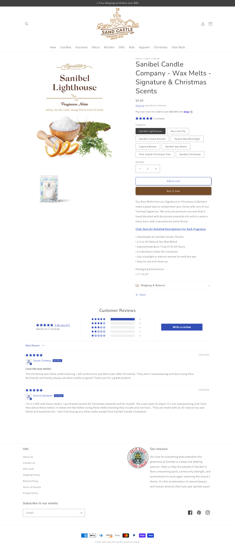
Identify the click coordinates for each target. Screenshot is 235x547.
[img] (34, 355)
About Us (28, 456)
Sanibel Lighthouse (150, 131)
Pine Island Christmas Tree (155, 154)
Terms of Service (32, 487)
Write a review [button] (182, 327)
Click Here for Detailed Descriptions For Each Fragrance (171, 229)
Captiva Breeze (148, 146)
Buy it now (173, 191)
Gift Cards (28, 468)
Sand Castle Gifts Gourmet (112, 542)
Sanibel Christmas (190, 154)
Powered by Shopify (132, 542)
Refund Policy (30, 481)
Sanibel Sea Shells (176, 146)
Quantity (140, 161)
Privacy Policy (30, 493)
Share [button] (143, 294)
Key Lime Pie (178, 131)
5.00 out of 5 (62, 325)
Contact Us (29, 462)
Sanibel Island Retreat (152, 138)
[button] (26, 24)
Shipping (140, 105)
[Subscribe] (81, 513)
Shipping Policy (31, 474)
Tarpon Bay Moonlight (187, 138)
